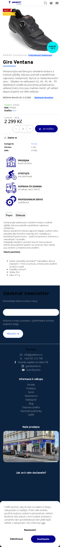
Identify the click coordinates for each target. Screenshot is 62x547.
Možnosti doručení (43, 97)
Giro (14, 110)
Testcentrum (31, 395)
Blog (31, 403)
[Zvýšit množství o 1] (30, 128)
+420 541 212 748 (33, 358)
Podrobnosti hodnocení (40, 55)
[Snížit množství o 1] (16, 128)
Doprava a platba (31, 407)
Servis (31, 392)
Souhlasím (43, 539)
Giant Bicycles (33, 369)
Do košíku (48, 128)
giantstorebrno (33, 366)
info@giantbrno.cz (33, 354)
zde (43, 522)
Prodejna (31, 388)
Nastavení (30, 530)
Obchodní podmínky (31, 411)
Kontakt (31, 384)
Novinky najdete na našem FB (33, 362)
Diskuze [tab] (20, 215)
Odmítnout (16, 538)
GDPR (31, 414)
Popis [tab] (9, 215)
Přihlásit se (13, 333)
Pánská (34, 143)
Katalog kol (31, 399)
